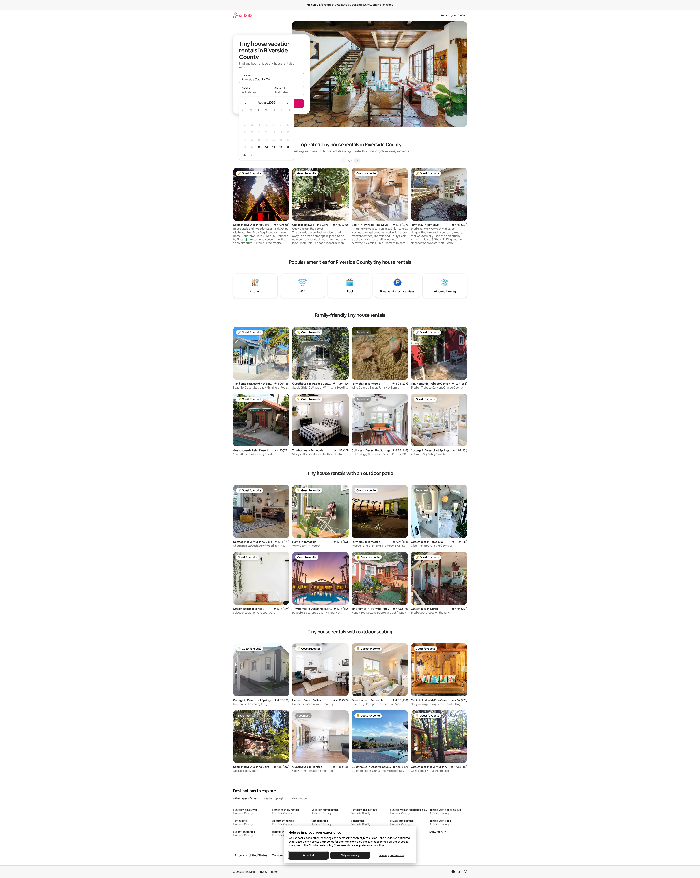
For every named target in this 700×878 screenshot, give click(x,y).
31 (252, 155)
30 (245, 155)
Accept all (308, 855)
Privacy (263, 871)
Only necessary (350, 855)
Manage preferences (391, 855)
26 (266, 147)
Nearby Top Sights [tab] (275, 798)
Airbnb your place (453, 15)
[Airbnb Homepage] (242, 15)
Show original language (379, 4)
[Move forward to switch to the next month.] (287, 103)
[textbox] (255, 92)
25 (259, 147)
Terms (274, 871)
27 (273, 147)
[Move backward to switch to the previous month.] (245, 103)
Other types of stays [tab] (245, 798)
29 (287, 147)
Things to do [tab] (299, 798)
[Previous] (343, 160)
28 (280, 147)
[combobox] (271, 79)
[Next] (357, 160)
